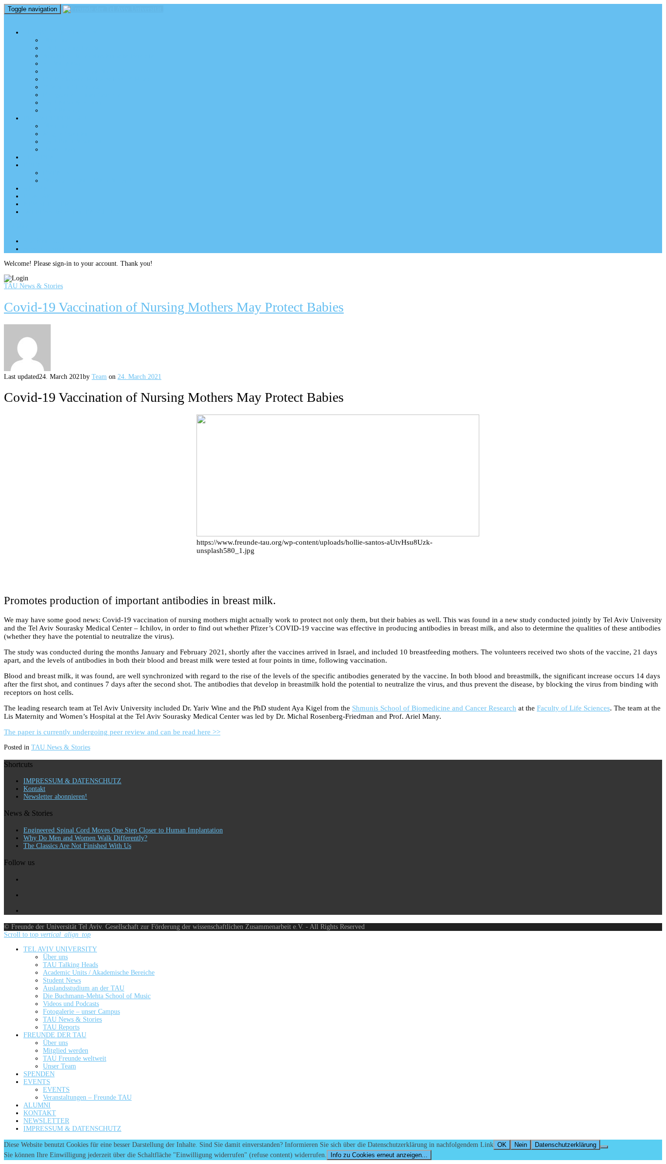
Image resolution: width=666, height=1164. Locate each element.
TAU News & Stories (72, 102)
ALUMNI (37, 188)
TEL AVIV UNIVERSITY (60, 32)
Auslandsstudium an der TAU (83, 71)
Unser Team (59, 149)
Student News (62, 63)
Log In (52, 249)
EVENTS (36, 165)
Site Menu (24, 226)
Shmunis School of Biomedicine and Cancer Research (434, 708)
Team (99, 376)
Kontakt (34, 788)
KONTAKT (39, 196)
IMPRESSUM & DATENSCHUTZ (72, 212)
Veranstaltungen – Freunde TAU (87, 180)
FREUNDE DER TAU (54, 118)
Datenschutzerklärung (565, 1144)
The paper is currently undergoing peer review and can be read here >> (112, 732)
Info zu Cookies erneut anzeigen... (379, 1155)
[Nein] (604, 1146)
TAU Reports (61, 110)
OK (502, 1144)
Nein (520, 1144)
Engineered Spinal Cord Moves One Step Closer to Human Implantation (123, 830)
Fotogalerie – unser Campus (81, 95)
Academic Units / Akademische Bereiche (99, 55)
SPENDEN (39, 157)
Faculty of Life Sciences (573, 708)
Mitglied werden (65, 134)
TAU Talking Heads (70, 48)
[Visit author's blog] (27, 369)
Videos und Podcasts (71, 87)
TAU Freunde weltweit (74, 141)
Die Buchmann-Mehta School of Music (97, 79)
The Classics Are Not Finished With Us (77, 845)
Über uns (55, 40)
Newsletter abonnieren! (55, 796)
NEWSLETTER (46, 204)
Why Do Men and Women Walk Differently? (85, 838)
